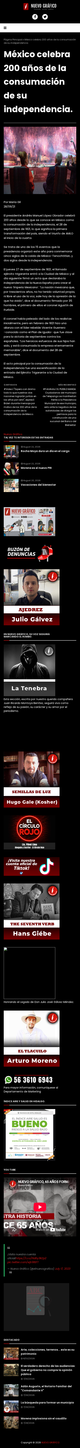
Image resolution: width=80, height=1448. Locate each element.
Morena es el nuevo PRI (36, 468)
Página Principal (13, 39)
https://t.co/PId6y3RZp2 (31, 1258)
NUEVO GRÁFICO (50, 1442)
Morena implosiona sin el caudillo (44, 1418)
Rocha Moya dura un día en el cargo (45, 451)
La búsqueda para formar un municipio (47, 1402)
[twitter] (45, 17)
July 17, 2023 (62, 1269)
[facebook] (35, 17)
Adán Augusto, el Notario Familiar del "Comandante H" (46, 1388)
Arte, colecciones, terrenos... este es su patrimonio (47, 1352)
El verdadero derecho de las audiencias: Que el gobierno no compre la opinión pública (48, 1370)
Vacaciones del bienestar (38, 485)
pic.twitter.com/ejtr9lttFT (23, 1262)
